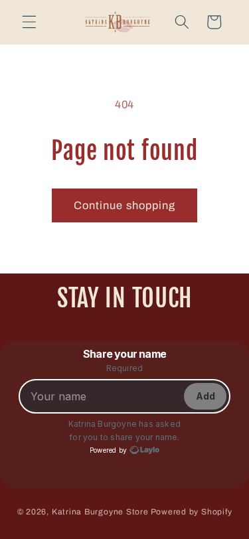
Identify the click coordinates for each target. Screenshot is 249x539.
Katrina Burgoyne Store (100, 511)
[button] (29, 22)
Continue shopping (125, 205)
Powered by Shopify (191, 511)
